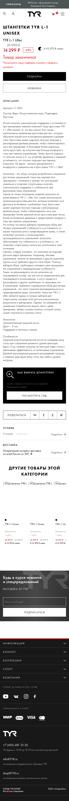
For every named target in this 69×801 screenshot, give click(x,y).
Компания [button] (11, 677)
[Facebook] (43, 415)
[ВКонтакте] (34, 415)
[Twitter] (61, 415)
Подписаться (34, 612)
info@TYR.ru (10, 759)
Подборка (34, 76)
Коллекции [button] (12, 660)
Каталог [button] (9, 652)
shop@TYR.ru (11, 773)
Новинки (34, 88)
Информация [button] (14, 643)
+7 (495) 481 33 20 (15, 745)
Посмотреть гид (34, 395)
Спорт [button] (8, 669)
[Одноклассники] (52, 415)
